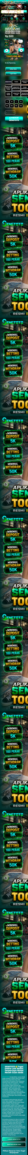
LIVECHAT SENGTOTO (14, 119)
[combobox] (12, 11)
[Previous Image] (6, 50)
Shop (2, 7)
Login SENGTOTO (14, 1139)
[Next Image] (21, 50)
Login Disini (13, 73)
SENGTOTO (5, 1077)
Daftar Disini (13, 69)
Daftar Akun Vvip (14, 1144)
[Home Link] (10, 7)
